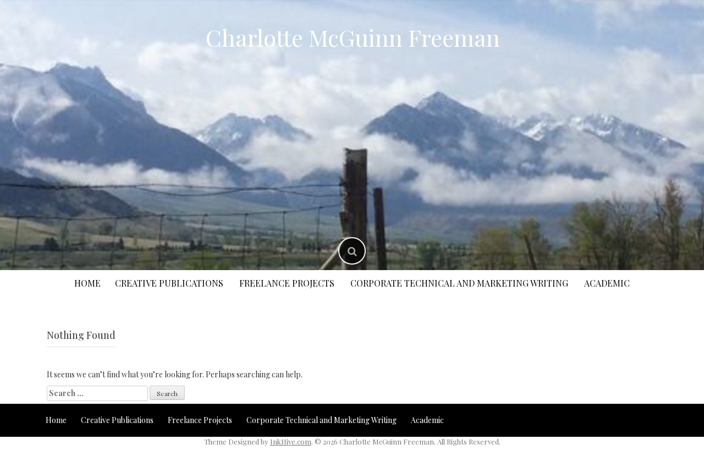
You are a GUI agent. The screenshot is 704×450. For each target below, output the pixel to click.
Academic (607, 283)
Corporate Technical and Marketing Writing (459, 283)
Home (87, 283)
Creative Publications (169, 283)
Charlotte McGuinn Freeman (353, 37)
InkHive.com (290, 441)
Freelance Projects (286, 283)
